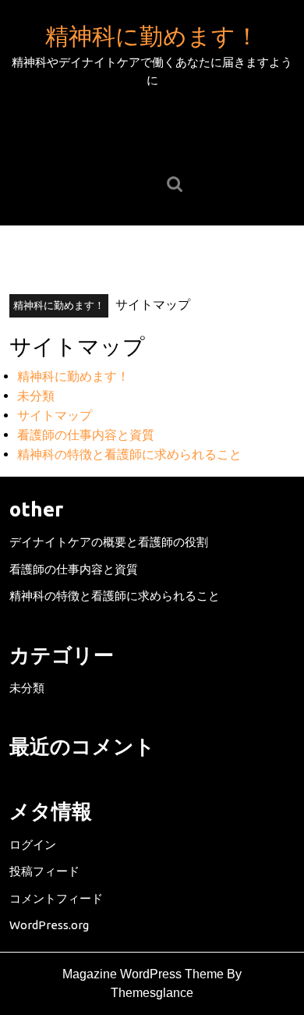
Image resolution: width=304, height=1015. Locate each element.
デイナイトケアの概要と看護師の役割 (108, 541)
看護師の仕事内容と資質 (85, 435)
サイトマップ (54, 415)
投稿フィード (44, 871)
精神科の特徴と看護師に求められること (129, 454)
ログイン (32, 844)
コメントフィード (56, 898)
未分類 (36, 396)
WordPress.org (49, 925)
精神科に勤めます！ (152, 36)
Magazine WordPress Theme (143, 974)
